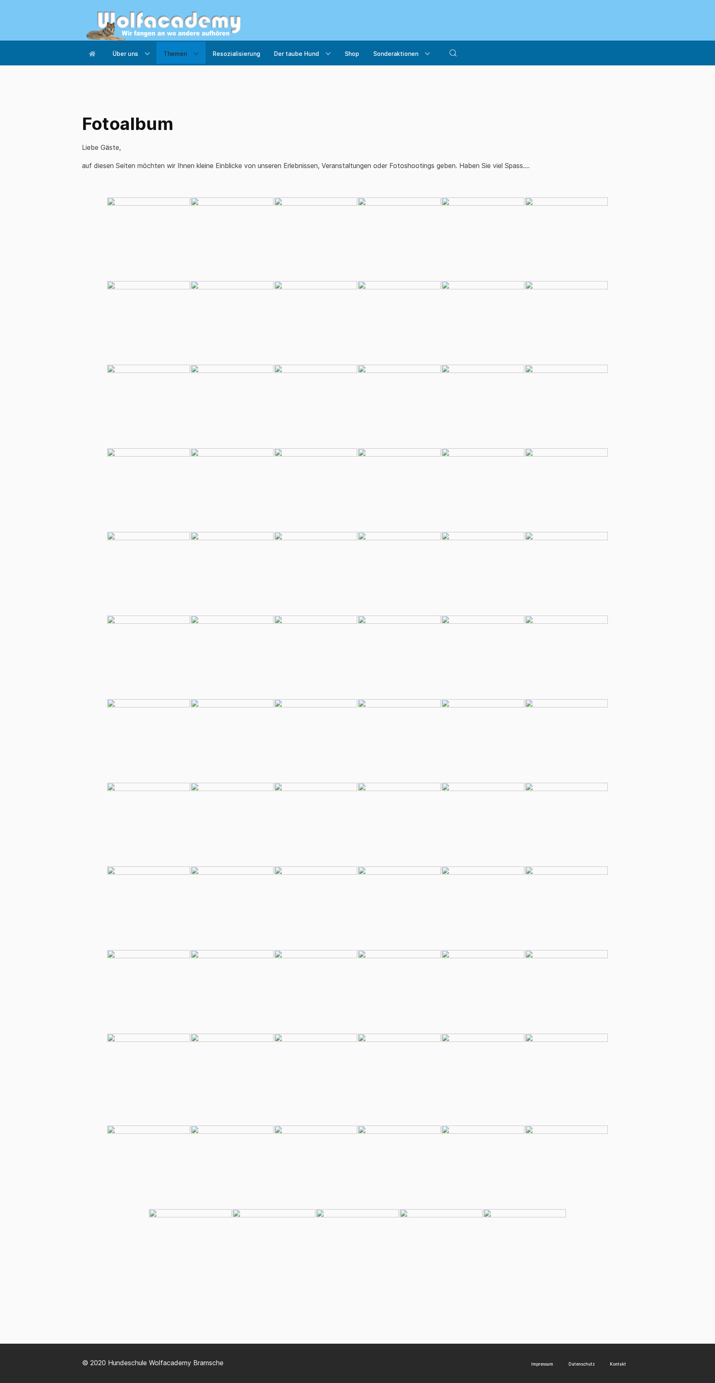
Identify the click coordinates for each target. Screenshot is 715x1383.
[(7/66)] (148, 322)
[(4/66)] (399, 238)
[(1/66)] (148, 238)
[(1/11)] (148, 1167)
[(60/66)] (566, 991)
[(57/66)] (315, 991)
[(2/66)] (232, 238)
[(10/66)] (399, 322)
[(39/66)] (315, 740)
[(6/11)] (566, 1167)
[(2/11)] (232, 1167)
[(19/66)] (148, 489)
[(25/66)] (148, 573)
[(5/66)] (482, 238)
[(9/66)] (315, 322)
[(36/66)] (566, 657)
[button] (453, 53)
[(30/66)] (566, 573)
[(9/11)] (357, 1250)
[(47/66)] (482, 824)
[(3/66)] (315, 238)
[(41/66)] (482, 740)
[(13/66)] (148, 406)
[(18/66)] (566, 406)
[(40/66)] (399, 740)
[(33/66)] (315, 657)
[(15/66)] (315, 406)
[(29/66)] (482, 573)
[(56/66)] (232, 991)
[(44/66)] (232, 824)
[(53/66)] (482, 907)
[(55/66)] (148, 991)
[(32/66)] (232, 657)
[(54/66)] (566, 907)
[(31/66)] (148, 657)
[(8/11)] (274, 1250)
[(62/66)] (232, 1075)
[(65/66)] (482, 1075)
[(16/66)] (399, 406)
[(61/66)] (148, 1075)
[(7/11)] (190, 1250)
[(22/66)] (399, 489)
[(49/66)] (148, 907)
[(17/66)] (482, 406)
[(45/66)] (315, 824)
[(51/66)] (315, 907)
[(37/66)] (148, 740)
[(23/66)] (482, 489)
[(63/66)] (315, 1075)
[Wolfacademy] (164, 22)
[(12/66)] (566, 322)
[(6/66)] (566, 238)
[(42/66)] (566, 740)
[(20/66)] (232, 489)
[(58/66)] (399, 991)
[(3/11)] (315, 1167)
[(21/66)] (315, 489)
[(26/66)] (232, 573)
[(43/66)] (148, 824)
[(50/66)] (232, 907)
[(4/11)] (399, 1167)
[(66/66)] (566, 1075)
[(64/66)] (399, 1075)
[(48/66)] (566, 824)
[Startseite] (94, 53)
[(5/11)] (482, 1167)
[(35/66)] (482, 657)
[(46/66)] (399, 824)
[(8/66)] (232, 322)
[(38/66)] (232, 740)
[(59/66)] (482, 991)
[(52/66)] (399, 907)
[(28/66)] (399, 573)
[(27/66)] (315, 573)
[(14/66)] (232, 406)
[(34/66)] (399, 657)
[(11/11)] (524, 1250)
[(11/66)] (482, 322)
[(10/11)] (441, 1250)
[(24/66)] (566, 489)
